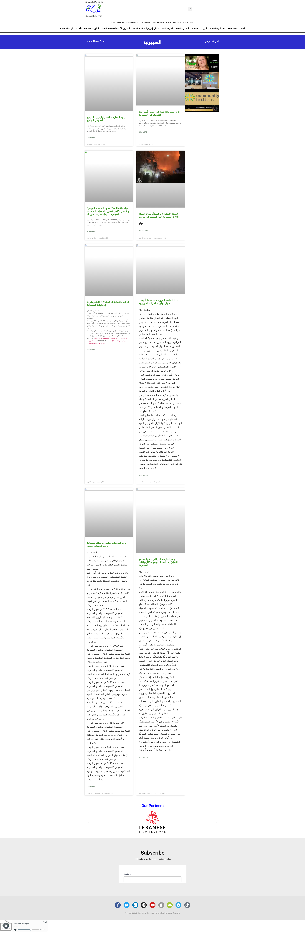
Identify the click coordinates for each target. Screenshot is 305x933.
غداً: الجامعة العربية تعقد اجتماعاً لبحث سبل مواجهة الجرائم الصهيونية (158, 302)
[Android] (170, 905)
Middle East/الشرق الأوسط (116, 28)
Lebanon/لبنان (91, 28)
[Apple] (161, 905)
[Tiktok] (187, 905)
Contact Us (177, 22)
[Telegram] (178, 905)
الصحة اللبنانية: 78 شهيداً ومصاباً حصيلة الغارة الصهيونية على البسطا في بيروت (159, 215)
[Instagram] (144, 905)
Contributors (145, 22)
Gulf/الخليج (167, 28)
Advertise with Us (132, 22)
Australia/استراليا (69, 28)
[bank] (202, 111)
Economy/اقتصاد (236, 28)
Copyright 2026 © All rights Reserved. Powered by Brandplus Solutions (152, 913)
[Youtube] (152, 905)
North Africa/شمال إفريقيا (145, 28)
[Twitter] (127, 905)
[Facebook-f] (118, 905)
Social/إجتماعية (217, 28)
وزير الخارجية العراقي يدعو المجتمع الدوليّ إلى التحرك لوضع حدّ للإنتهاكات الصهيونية (158, 562)
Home (113, 22)
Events (168, 22)
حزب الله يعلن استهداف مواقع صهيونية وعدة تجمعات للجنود (107, 544)
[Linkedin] (135, 905)
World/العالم (182, 28)
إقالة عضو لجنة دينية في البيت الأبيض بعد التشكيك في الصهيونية (159, 113)
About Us (120, 22)
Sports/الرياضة (199, 28)
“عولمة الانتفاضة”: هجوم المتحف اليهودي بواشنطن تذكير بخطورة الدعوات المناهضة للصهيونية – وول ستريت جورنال (108, 211)
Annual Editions (158, 22)
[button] (190, 9)
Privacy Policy (188, 22)
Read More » (91, 138)
